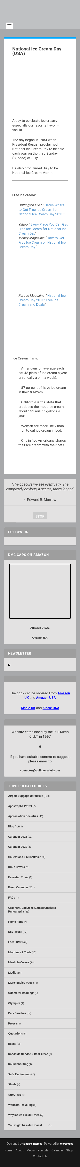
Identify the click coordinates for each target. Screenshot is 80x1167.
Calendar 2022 (17, 846)
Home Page (15, 921)
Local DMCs (16, 942)
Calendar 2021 (17, 836)
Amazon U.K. (40, 637)
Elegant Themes (32, 1143)
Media (12, 972)
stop (39, 516)
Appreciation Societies (23, 816)
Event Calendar (18, 887)
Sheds (12, 1084)
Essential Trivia (18, 877)
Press (12, 1023)
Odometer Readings (21, 993)
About (20, 1150)
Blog (11, 826)
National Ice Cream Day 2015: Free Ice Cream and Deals (42, 300)
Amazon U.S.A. (40, 627)
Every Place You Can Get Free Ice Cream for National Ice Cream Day (43, 228)
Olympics (14, 1003)
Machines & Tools (19, 952)
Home (9, 1150)
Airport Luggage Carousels (25, 795)
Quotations (15, 1033)
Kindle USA (51, 708)
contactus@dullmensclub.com (40, 770)
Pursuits (43, 1150)
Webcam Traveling (20, 1105)
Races (12, 1043)
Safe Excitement (19, 1074)
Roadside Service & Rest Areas (28, 1054)
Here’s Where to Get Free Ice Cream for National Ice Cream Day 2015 (41, 209)
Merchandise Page (20, 982)
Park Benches (17, 1013)
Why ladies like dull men (24, 1115)
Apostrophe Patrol (20, 806)
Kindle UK (28, 708)
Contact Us (40, 1156)
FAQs (11, 897)
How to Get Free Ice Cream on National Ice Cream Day (42, 242)
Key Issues (15, 931)
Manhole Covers (18, 962)
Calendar (57, 1150)
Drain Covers (16, 867)
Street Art (14, 1094)
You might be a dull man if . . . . (28, 1125)
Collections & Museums (23, 857)
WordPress (66, 1143)
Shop (69, 1150)
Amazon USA (46, 698)
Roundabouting (18, 1064)
